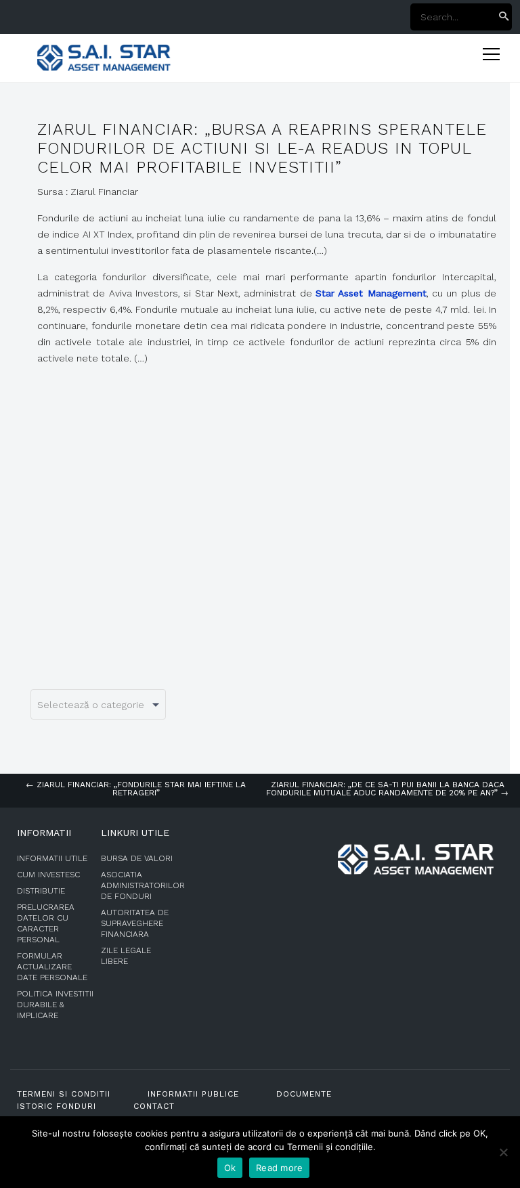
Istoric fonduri (56, 1106)
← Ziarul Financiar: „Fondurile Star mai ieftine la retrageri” (136, 788)
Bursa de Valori (137, 858)
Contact (154, 1106)
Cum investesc (48, 874)
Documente (304, 1094)
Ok (230, 1167)
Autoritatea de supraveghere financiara (135, 923)
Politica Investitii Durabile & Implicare (55, 1004)
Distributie (41, 891)
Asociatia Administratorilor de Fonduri (143, 885)
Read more (279, 1167)
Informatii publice (193, 1094)
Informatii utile (52, 858)
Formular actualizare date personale (52, 966)
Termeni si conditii (63, 1094)
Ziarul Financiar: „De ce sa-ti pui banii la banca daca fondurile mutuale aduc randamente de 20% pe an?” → (387, 788)
